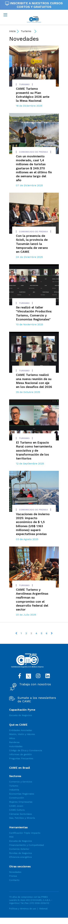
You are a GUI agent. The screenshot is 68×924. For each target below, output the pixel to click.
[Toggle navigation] (5, 15)
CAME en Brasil (19, 767)
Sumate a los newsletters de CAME (37, 699)
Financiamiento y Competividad (26, 845)
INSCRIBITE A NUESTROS (36, 5)
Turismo (26, 31)
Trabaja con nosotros (35, 684)
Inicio (12, 31)
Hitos (12, 738)
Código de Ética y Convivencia (25, 750)
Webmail (43, 908)
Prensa (13, 876)
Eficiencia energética (20, 857)
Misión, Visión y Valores (22, 734)
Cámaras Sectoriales (20, 814)
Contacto (14, 880)
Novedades (24, 38)
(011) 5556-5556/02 (39, 903)
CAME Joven (16, 806)
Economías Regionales (21, 793)
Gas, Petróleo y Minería (22, 818)
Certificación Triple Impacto (24, 833)
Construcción (16, 797)
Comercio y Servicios (20, 781)
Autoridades (15, 746)
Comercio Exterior (19, 849)
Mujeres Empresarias (20, 802)
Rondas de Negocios (20, 853)
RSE (11, 837)
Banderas (14, 742)
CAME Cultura (17, 810)
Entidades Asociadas (20, 730)
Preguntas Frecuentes (21, 758)
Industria (14, 789)
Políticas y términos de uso (22, 908)
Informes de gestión (20, 754)
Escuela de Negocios (20, 715)
